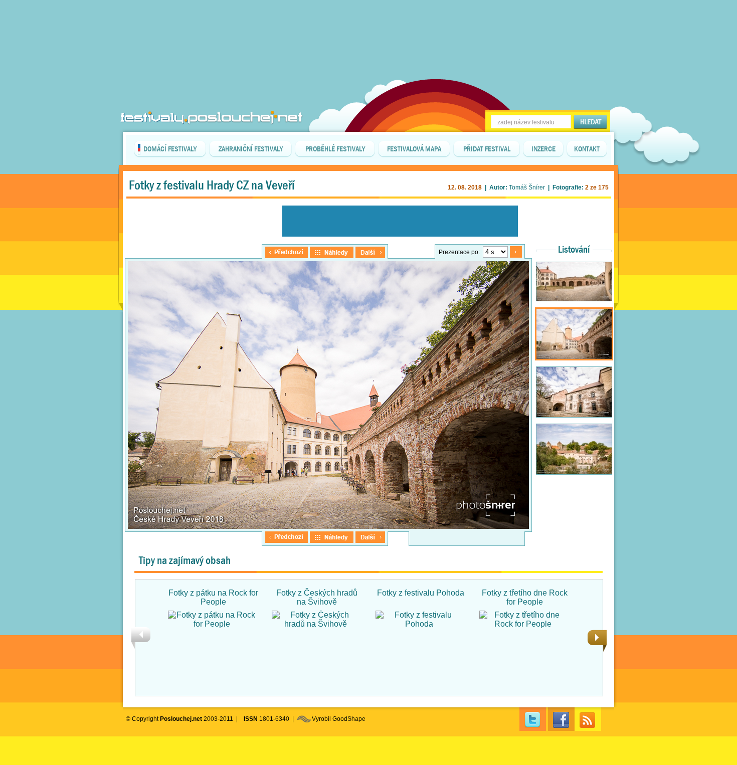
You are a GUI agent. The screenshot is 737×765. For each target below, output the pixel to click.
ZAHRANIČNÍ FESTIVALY (251, 149)
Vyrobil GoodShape (338, 718)
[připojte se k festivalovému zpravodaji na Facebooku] (561, 719)
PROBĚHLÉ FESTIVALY (335, 149)
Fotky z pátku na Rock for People (213, 597)
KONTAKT (587, 149)
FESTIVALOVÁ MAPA (414, 149)
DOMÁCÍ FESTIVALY (170, 149)
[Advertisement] (368, 25)
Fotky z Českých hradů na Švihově (316, 597)
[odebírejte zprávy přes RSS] (588, 719)
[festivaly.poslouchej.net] (211, 117)
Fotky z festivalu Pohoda (420, 593)
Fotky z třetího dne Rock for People (525, 597)
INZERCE (543, 149)
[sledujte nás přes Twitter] (532, 719)
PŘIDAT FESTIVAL (486, 149)
